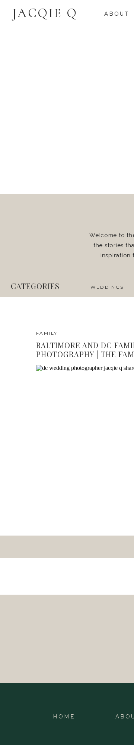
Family (46, 333)
